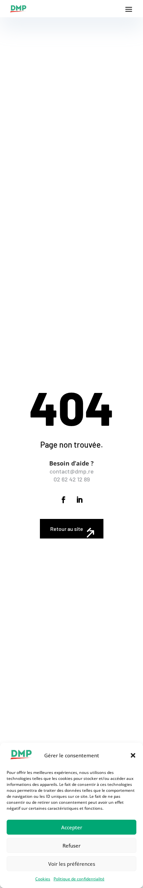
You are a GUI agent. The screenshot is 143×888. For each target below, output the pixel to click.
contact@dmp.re (72, 471)
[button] (133, 755)
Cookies (42, 879)
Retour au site (66, 529)
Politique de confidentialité (79, 879)
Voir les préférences (71, 863)
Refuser (71, 845)
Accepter (71, 827)
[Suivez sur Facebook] (63, 499)
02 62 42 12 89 (72, 479)
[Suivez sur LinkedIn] (79, 499)
